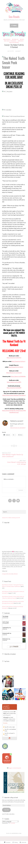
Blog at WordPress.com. (14, 833)
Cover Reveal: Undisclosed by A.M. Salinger (16, 462)
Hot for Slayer (6, 622)
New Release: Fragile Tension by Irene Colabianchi (12, 454)
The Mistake (5, 616)
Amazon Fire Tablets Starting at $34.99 (11, 517)
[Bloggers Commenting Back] (14, 768)
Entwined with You (7, 633)
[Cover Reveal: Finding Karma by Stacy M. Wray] (8, 682)
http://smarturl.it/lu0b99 (14, 387)
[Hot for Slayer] (24, 625)
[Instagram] (10, 500)
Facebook (9, 574)
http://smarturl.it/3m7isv (14, 357)
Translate (13, 823)
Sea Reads (14, 16)
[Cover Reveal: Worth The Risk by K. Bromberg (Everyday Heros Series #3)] (8, 669)
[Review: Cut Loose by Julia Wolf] (20, 669)
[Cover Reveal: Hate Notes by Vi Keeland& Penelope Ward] (8, 694)
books (22, 39)
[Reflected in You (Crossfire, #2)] (24, 642)
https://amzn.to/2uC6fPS (14, 382)
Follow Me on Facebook (10, 654)
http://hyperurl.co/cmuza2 (14, 372)
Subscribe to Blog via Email (11, 797)
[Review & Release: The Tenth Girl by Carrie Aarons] (20, 682)
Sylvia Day (5, 629)
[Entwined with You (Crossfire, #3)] (24, 636)
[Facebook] (18, 500)
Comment (20, 490)
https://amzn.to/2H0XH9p (18, 376)
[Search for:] (14, 512)
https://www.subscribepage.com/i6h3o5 (14, 395)
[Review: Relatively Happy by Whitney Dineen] (20, 694)
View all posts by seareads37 (17, 427)
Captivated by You (7, 627)
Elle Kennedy (6, 617)
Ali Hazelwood (6, 623)
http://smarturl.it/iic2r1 (18, 361)
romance (20, 40)
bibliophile (6, 39)
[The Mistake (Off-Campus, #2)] (24, 619)
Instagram (4, 574)
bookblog (15, 39)
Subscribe (6, 809)
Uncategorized (14, 42)
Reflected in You (6, 639)
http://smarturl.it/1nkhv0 (16, 367)
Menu (15, 25)
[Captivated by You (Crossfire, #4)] (24, 630)
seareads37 (18, 51)
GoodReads (15, 574)
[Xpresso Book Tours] (14, 792)
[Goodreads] (14, 500)
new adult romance (10, 40)
